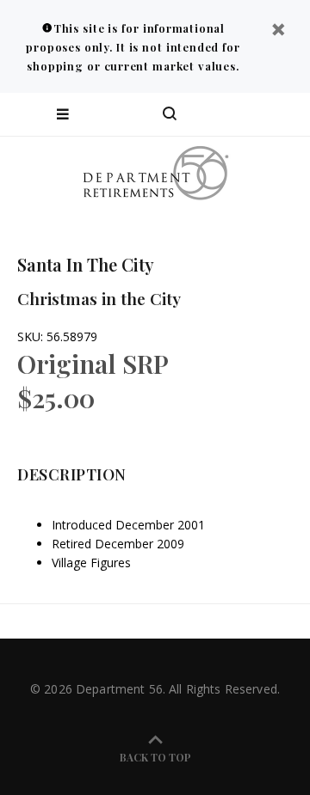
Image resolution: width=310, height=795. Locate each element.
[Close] (278, 31)
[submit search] (227, 114)
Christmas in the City (99, 298)
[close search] (282, 114)
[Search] (169, 114)
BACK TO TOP (155, 757)
